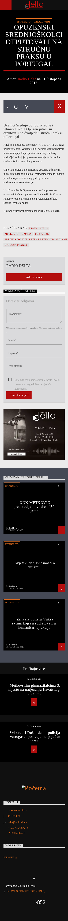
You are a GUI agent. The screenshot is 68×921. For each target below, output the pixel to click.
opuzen (27, 234)
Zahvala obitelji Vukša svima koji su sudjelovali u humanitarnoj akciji (34, 623)
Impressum (9, 857)
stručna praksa (16, 245)
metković (11, 234)
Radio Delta (27, 79)
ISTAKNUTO (24, 21)
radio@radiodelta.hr (18, 822)
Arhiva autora (34, 277)
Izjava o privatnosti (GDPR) (26, 891)
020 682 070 (13, 816)
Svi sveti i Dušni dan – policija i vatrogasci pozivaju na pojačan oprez (34, 736)
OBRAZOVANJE (42, 21)
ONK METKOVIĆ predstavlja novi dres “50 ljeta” (34, 506)
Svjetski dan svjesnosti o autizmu (35, 565)
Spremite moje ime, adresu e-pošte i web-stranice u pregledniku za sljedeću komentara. (37, 380)
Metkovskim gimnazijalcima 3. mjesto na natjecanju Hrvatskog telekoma (34, 689)
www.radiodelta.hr (18, 810)
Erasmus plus (38, 228)
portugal (42, 234)
